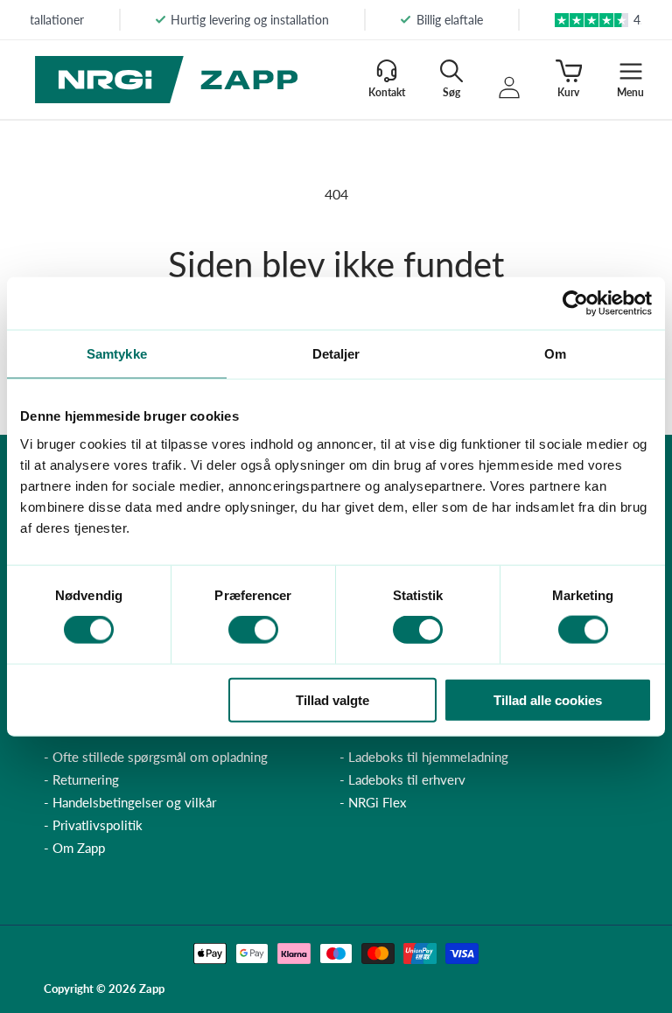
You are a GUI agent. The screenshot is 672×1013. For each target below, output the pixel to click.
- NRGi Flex (373, 802)
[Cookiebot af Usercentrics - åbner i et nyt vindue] (575, 303)
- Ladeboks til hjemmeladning (424, 757)
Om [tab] (555, 353)
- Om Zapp (74, 848)
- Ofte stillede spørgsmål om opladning (156, 757)
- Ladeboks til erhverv (403, 779)
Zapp (151, 989)
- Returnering (81, 779)
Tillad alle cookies (548, 699)
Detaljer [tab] (336, 353)
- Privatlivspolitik (93, 825)
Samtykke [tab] (117, 353)
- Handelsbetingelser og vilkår (130, 802)
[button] (451, 79)
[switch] (253, 630)
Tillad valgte (332, 699)
